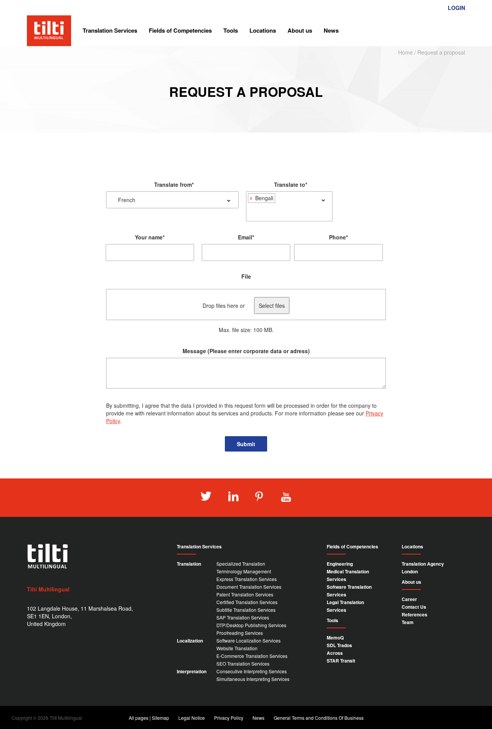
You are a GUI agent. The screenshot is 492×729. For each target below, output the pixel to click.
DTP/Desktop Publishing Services (251, 625)
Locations (262, 30)
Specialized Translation (240, 563)
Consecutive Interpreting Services (251, 671)
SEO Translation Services (242, 663)
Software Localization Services (248, 640)
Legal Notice (191, 717)
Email (246, 237)
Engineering (340, 563)
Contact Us (414, 606)
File (246, 276)
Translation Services (110, 30)
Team (408, 622)
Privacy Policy (228, 717)
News (331, 30)
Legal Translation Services (345, 606)
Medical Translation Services (348, 575)
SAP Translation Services (242, 617)
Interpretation (191, 671)
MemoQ (335, 637)
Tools (230, 30)
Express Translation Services (246, 579)
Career (409, 599)
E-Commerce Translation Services (252, 656)
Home (405, 52)
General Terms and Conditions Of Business (319, 717)
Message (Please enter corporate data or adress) (246, 351)
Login (456, 8)
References (414, 614)
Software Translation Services (349, 590)
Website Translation (237, 648)
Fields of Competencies (180, 30)
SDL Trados (339, 645)
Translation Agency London (423, 567)
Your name (150, 237)
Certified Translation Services (247, 602)
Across (335, 652)
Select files (272, 305)
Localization (190, 640)
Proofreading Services (239, 632)
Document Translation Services (248, 586)
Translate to (290, 184)
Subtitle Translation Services (246, 609)
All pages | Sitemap (149, 717)
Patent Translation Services (244, 594)
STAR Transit (341, 660)
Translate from (174, 184)
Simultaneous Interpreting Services (252, 679)
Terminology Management (243, 571)
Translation (189, 563)
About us (300, 30)
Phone (338, 237)
